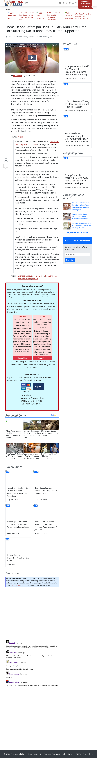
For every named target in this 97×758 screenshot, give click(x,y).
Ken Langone (51, 276)
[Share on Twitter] (6, 160)
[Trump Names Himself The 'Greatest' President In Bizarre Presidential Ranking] (77, 56)
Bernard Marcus (25, 276)
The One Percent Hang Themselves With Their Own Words (18, 558)
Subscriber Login (86, 6)
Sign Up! (69, 260)
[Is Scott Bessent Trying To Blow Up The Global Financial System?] (77, 91)
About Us (38, 754)
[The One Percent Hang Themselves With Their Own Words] (18, 545)
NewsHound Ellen (70, 187)
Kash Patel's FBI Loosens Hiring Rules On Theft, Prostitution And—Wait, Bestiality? (76, 137)
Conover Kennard (70, 145)
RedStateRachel (70, 111)
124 (6, 165)
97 (65, 116)
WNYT (20, 137)
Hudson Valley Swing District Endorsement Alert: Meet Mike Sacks (80, 216)
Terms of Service (17, 585)
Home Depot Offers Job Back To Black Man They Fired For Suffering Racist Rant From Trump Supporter (45, 29)
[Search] (76, 3)
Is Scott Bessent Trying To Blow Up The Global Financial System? (77, 104)
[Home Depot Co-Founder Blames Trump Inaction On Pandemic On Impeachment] (18, 511)
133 (65, 49)
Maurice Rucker (24, 278)
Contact (47, 754)
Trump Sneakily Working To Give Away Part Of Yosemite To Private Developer (76, 179)
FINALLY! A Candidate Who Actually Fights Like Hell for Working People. (81, 225)
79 (65, 84)
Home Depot (38, 276)
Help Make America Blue (77, 232)
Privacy (71, 754)
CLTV (26, 3)
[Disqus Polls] (32, 613)
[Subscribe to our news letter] (73, 3)
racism (35, 278)
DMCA (78, 754)
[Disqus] (32, 663)
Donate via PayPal (38, 386)
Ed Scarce (17, 75)
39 (65, 158)
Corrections (88, 754)
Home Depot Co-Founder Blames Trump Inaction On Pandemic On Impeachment (18, 524)
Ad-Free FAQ (42, 364)
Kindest (26, 391)
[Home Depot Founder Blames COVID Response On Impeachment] (46, 477)
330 (35, 472)
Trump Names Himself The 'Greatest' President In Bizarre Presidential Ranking (76, 70)
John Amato (68, 78)
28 (7, 505)
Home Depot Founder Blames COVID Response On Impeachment (45, 491)
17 (34, 505)
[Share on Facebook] (6, 155)
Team (30, 754)
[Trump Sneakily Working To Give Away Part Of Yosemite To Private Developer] (77, 164)
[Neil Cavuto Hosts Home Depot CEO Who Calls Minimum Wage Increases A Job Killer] (46, 511)
